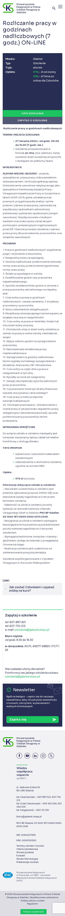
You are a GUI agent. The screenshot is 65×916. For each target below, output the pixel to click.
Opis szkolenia (32, 113)
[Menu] (60, 6)
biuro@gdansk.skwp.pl (29, 816)
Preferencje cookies (27, 862)
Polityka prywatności (33, 911)
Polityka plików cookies (32, 900)
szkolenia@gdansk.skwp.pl (31, 629)
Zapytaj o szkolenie (32, 120)
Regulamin (32, 903)
